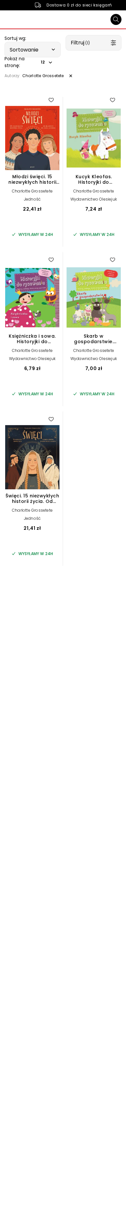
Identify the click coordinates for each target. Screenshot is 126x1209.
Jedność (32, 199)
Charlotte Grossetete (32, 191)
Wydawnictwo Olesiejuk (93, 199)
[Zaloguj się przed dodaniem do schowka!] (51, 100)
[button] (33, 49)
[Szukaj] (115, 19)
